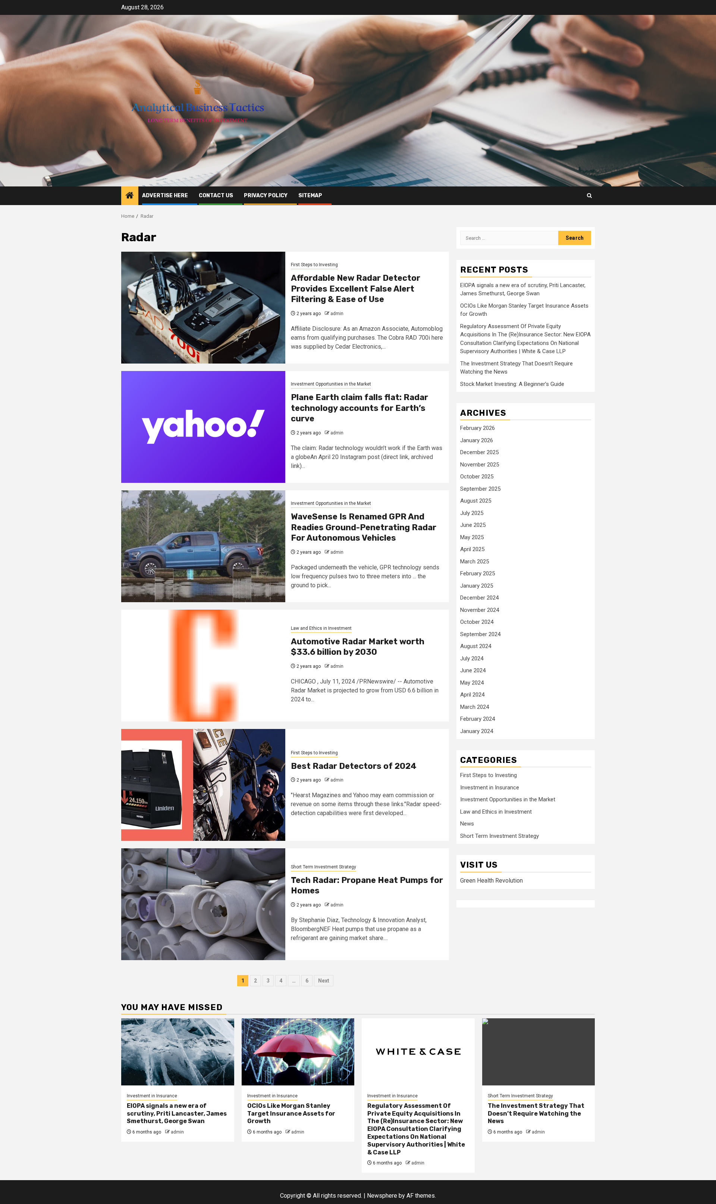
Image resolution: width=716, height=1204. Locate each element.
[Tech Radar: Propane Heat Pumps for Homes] (203, 904)
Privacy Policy (266, 195)
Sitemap (310, 195)
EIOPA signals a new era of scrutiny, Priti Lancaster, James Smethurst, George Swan (177, 1113)
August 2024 (475, 646)
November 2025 (479, 464)
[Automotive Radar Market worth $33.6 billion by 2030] (203, 666)
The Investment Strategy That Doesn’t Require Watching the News (536, 1113)
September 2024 (480, 634)
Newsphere (382, 1195)
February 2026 (477, 428)
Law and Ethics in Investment (321, 628)
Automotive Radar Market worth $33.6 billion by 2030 (357, 646)
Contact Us (216, 195)
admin (336, 313)
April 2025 (472, 549)
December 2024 (479, 597)
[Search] (589, 195)
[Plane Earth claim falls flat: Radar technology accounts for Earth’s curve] (203, 427)
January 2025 (476, 585)
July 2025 (471, 513)
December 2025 (479, 452)
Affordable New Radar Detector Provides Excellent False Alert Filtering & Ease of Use (355, 288)
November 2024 (479, 610)
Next (323, 981)
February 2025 (477, 573)
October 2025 (476, 476)
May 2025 (472, 537)
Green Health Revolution (491, 880)
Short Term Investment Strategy (323, 867)
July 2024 (471, 658)
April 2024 (472, 694)
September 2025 (480, 488)
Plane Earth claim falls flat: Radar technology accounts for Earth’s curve (359, 408)
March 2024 (474, 707)
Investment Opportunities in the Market (331, 384)
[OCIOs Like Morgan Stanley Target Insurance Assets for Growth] (298, 1051)
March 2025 (474, 561)
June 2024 (473, 670)
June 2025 (473, 525)
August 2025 (475, 500)
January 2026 (476, 440)
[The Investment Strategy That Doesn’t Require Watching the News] (538, 1051)
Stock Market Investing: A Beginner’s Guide (512, 384)
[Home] (130, 196)
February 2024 (477, 719)
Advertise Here (165, 195)
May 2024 (472, 682)
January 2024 (476, 731)
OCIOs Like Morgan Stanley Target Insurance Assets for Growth (291, 1113)
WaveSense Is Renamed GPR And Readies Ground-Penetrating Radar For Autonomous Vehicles (363, 527)
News (467, 824)
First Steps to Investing (314, 264)
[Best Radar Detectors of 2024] (203, 785)
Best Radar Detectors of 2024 (354, 766)
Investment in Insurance (489, 787)
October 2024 (476, 622)
